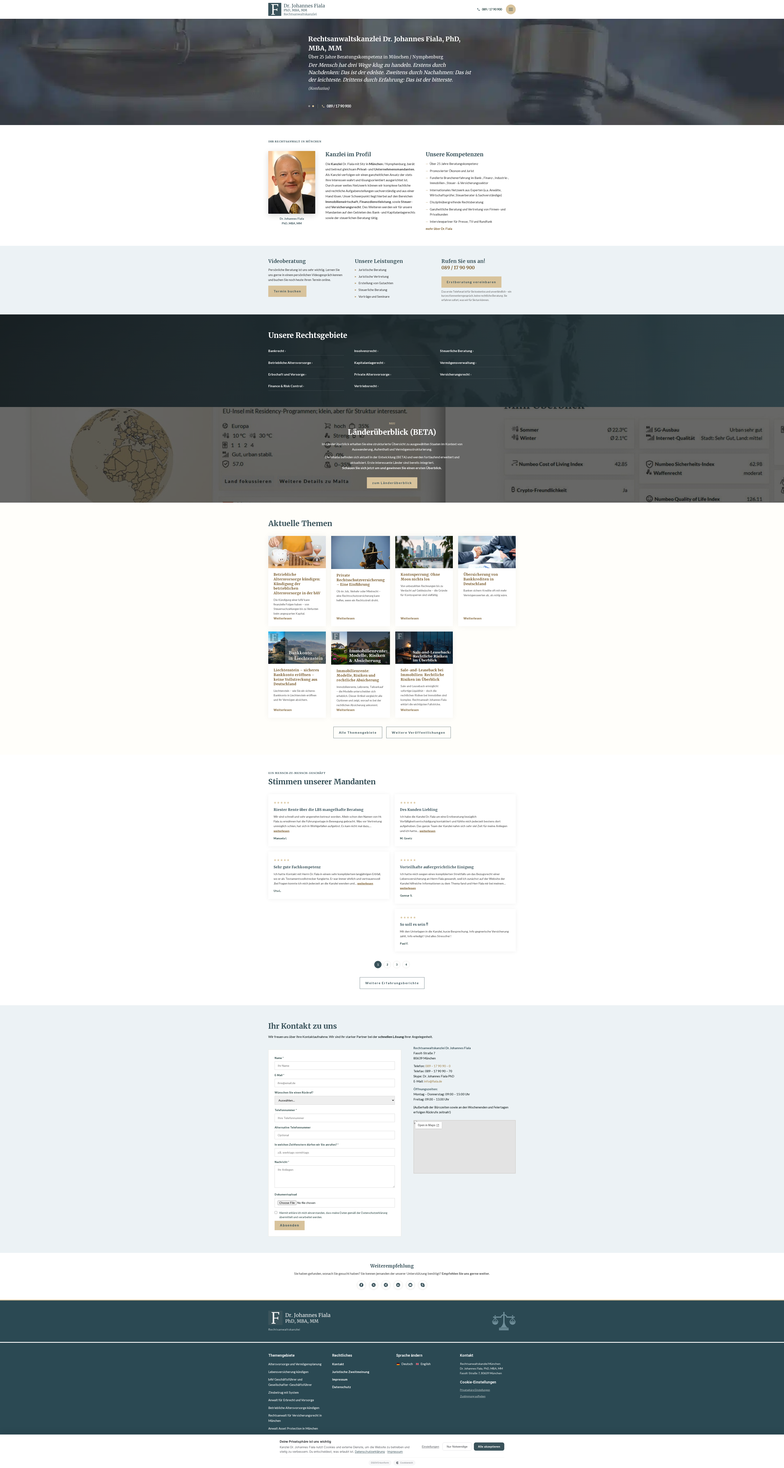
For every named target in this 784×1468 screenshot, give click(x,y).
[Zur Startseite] (296, 9)
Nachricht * (282, 1162)
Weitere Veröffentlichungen (418, 732)
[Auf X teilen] (373, 1284)
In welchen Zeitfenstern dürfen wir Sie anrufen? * (307, 1144)
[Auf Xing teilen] (385, 1284)
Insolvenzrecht (365, 351)
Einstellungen (430, 1446)
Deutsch (407, 1364)
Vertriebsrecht (365, 386)
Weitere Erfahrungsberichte (392, 983)
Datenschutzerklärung (370, 1451)
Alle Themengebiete (358, 732)
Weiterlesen (283, 618)
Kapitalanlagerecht (368, 362)
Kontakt (338, 1364)
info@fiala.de (433, 1081)
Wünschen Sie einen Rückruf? (294, 1092)
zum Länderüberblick (392, 483)
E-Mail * (279, 1075)
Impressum (339, 1379)
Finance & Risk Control (285, 386)
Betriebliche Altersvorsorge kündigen (293, 1408)
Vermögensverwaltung (457, 362)
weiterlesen (282, 831)
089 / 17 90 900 (339, 106)
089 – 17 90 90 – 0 (438, 1066)
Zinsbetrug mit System (283, 1392)
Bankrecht (276, 351)
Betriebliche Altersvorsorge (289, 362)
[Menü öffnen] (511, 9)
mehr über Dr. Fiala (439, 228)
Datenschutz (341, 1387)
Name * (279, 1058)
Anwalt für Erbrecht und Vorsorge (291, 1400)
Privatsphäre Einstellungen (475, 1390)
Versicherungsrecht (455, 374)
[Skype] (422, 1284)
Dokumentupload (286, 1194)
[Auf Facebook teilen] (361, 1284)
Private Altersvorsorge (372, 374)
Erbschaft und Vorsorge (286, 374)
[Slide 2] (313, 106)
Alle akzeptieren (489, 1446)
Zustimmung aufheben (473, 1396)
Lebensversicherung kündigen (288, 1372)
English (426, 1364)
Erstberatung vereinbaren (471, 282)
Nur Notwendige (457, 1446)
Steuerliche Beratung (456, 351)
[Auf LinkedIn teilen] (398, 1284)
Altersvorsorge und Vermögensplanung (295, 1364)
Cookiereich (406, 1462)
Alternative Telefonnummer (293, 1127)
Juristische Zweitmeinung (350, 1372)
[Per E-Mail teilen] (410, 1284)
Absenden (289, 1225)
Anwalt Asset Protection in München (293, 1428)
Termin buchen (287, 291)
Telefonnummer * (286, 1110)
